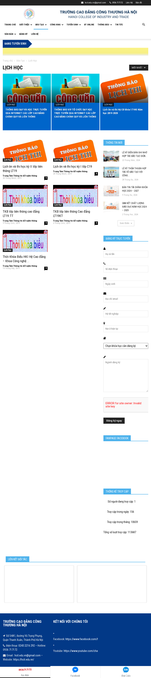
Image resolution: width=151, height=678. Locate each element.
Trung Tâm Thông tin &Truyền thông (20, 176)
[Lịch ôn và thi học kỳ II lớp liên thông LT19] (25, 151)
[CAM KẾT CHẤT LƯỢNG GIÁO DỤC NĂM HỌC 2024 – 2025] (111, 206)
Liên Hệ (129, 2)
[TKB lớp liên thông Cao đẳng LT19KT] (75, 196)
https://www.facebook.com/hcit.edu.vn (87, 639)
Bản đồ (139, 2)
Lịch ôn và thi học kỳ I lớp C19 (72, 166)
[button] (143, 24)
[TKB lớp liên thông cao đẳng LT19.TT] (25, 196)
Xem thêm (124, 223)
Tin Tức (119, 24)
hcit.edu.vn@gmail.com (95, 2)
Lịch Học (11, 105)
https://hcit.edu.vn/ (23, 659)
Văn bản (9, 34)
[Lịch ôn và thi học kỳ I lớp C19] (75, 151)
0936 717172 (117, 2)
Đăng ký (23, 34)
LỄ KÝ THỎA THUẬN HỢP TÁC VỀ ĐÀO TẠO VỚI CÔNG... (134, 172)
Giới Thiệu (24, 24)
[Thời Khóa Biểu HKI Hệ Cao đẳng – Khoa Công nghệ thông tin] (25, 241)
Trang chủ (8, 60)
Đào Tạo (39, 24)
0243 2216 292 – (28, 645)
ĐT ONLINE (89, 24)
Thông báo (103, 24)
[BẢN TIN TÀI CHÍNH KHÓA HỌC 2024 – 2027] (111, 191)
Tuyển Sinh (72, 24)
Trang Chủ (10, 24)
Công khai (55, 24)
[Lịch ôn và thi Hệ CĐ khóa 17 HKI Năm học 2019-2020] (124, 88)
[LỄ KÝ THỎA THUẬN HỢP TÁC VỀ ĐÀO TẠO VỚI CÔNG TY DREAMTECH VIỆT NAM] (111, 172)
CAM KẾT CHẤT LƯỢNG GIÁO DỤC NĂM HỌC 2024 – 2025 (134, 207)
